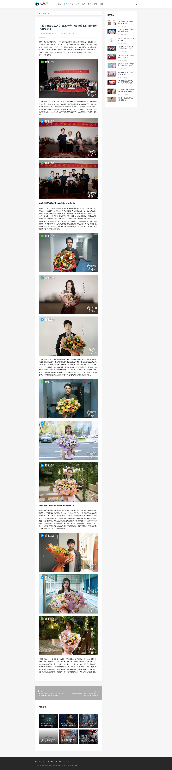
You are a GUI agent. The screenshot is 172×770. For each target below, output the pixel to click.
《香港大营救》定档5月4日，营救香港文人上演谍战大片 (126, 48)
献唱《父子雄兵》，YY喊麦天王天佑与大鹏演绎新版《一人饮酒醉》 (126, 66)
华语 (71, 4)
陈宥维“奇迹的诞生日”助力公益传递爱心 (125, 99)
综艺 (95, 4)
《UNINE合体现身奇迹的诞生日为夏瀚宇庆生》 (126, 31)
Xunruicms (75, 765)
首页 (59, 4)
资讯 (65, 4)
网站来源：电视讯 (51, 33)
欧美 (83, 4)
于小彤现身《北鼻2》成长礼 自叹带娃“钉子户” (125, 73)
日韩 (77, 4)
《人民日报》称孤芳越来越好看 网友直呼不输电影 (126, 90)
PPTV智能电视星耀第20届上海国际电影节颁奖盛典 (125, 82)
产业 (60, 762)
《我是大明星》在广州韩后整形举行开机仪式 (126, 56)
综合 (101, 4)
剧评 (89, 4)
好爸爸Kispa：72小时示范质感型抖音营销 (125, 22)
